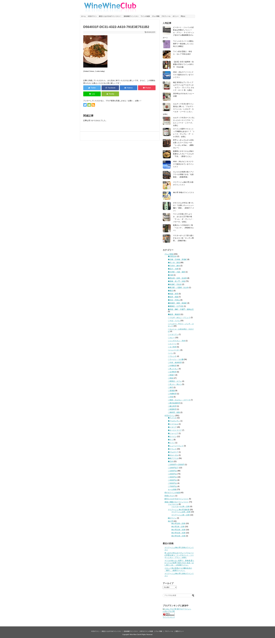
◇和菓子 (171, 375)
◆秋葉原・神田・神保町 (177, 303)
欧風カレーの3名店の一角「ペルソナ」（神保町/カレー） (183, 227)
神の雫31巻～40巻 (178, 533)
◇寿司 (170, 387)
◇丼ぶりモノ (173, 369)
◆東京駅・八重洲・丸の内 (178, 287)
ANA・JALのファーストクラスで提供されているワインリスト (183, 74)
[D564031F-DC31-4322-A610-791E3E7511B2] (128, 87)
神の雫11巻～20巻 (178, 523)
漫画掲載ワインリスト (131, 16)
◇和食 (170, 378)
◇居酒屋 (171, 391)
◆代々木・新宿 (174, 262)
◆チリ (170, 440)
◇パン (170, 353)
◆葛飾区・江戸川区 (175, 306)
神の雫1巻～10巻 (178, 526)
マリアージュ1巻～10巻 (180, 515)
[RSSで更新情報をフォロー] (93, 105)
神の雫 (170, 521)
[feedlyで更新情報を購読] (89, 105)
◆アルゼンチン (174, 421)
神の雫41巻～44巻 (178, 536)
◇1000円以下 (173, 468)
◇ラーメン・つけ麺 (175, 359)
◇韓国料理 (172, 409)
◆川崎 (170, 275)
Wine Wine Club (135, 634)
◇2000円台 (172, 474)
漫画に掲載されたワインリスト (176, 502)
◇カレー (171, 338)
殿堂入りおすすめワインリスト (176, 499)
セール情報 (172, 489)
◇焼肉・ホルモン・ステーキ (179, 400)
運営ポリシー (179, 631)
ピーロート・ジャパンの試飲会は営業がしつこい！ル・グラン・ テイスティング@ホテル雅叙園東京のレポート (178, 32)
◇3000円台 (172, 477)
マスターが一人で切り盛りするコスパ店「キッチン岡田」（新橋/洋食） (183, 238)
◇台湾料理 (172, 372)
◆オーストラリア (175, 430)
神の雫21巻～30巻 (178, 530)
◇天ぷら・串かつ (175, 384)
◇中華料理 (172, 366)
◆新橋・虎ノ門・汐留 (176, 281)
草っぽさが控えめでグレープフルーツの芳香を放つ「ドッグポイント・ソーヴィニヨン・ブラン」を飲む (179, 555)
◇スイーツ (172, 344)
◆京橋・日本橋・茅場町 (177, 259)
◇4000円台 (172, 480)
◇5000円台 (172, 483)
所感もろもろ (169, 496)
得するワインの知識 (172, 493)
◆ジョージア (173, 433)
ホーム (83, 16)
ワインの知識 (145, 16)
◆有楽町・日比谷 (175, 284)
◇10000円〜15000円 (176, 464)
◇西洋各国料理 (174, 403)
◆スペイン (172, 436)
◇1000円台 (172, 471)
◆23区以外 (172, 256)
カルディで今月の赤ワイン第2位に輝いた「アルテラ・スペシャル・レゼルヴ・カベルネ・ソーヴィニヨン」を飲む (179, 109)
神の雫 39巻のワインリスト (183, 192)
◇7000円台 (172, 486)
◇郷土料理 (172, 406)
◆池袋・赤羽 (173, 294)
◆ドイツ (171, 443)
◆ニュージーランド (175, 446)
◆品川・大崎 (173, 269)
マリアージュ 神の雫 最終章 (178, 510)
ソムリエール (173, 504)
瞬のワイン (172, 518)
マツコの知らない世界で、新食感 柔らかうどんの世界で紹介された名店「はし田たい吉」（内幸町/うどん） (179, 563)
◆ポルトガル (173, 455)
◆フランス (172, 449)
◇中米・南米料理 (175, 362)
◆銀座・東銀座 (174, 314)
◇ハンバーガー (174, 350)
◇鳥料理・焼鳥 (174, 412)
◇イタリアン (173, 334)
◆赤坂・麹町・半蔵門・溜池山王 (181, 309)
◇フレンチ (172, 356)
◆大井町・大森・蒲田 (176, 272)
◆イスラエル (173, 424)
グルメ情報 (155, 16)
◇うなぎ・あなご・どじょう (179, 317)
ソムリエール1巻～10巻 (180, 506)
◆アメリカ (172, 418)
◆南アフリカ (173, 458)
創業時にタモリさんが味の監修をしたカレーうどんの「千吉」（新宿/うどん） (183, 153)
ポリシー (176, 16)
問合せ (183, 16)
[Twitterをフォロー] (85, 105)
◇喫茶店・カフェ (175, 381)
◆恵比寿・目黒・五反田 (177, 278)
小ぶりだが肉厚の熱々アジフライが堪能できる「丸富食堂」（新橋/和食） (183, 174)
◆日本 (170, 461)
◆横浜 (170, 291)
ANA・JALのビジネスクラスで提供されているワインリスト (183, 164)
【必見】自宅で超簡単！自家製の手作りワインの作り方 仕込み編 (183, 64)
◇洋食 (170, 397)
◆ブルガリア (173, 452)
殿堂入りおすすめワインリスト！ (110, 16)
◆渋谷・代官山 (174, 300)
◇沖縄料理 (172, 394)
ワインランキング (169, 617)
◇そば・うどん (174, 321)
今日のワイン (92, 16)
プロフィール (165, 16)
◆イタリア (172, 427)
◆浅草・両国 (173, 297)
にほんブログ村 (169, 611)
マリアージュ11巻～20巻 (180, 512)
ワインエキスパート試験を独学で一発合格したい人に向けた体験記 (183, 43)
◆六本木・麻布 (174, 266)
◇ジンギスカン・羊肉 (176, 341)
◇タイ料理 (172, 347)
